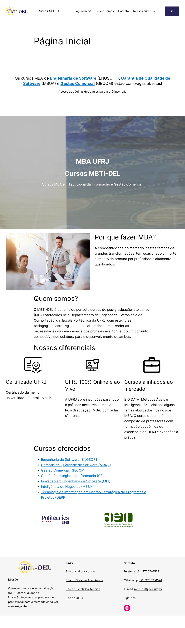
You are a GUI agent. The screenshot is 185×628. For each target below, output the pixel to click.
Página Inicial (83, 11)
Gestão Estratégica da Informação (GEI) (73, 476)
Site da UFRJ (74, 598)
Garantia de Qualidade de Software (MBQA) (76, 465)
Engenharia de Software (73, 78)
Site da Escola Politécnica (83, 589)
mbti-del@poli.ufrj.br (148, 589)
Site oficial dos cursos (80, 571)
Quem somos (105, 11)
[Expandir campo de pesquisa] (172, 11)
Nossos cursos (142, 11)
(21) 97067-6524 (148, 571)
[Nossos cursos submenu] (154, 11)
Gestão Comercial (78, 83)
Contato (123, 11)
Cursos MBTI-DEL (51, 11)
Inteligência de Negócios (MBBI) (66, 487)
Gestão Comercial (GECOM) (63, 470)
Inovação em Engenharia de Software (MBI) (75, 481)
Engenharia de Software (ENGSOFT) (70, 459)
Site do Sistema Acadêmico (84, 580)
